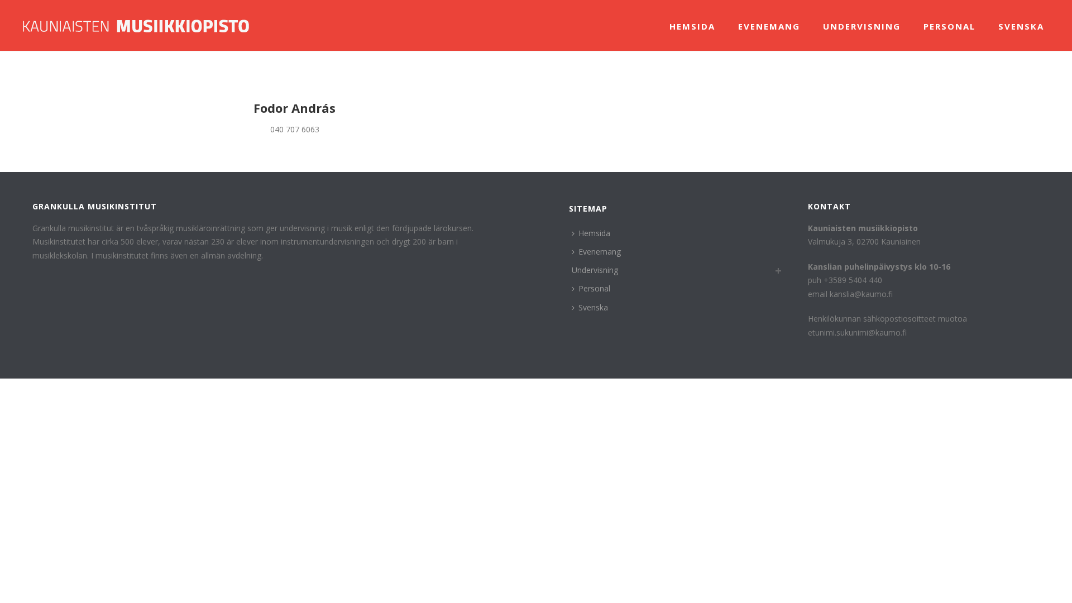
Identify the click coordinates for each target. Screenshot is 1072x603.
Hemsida (692, 26)
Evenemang (769, 26)
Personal (949, 26)
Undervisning (862, 26)
